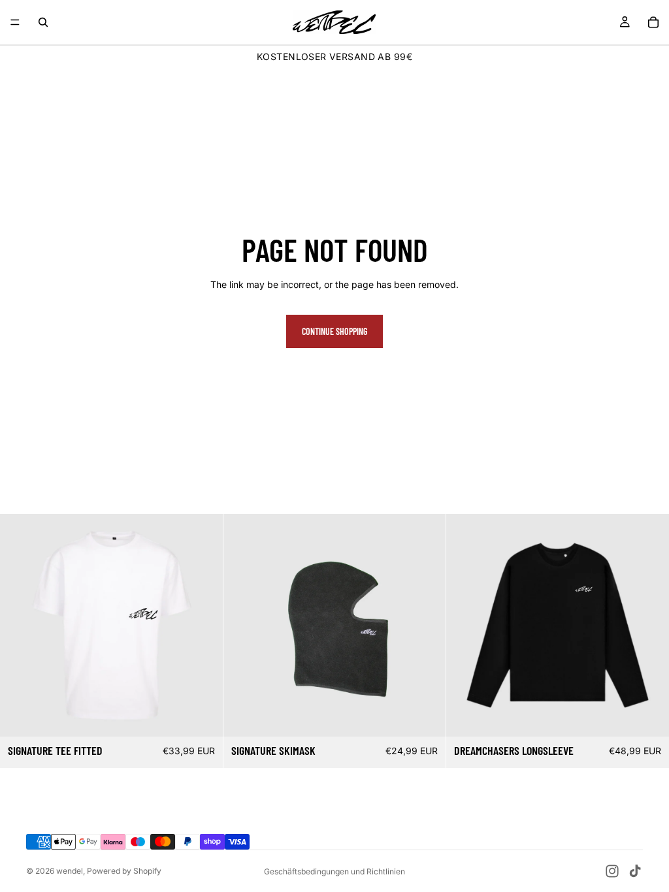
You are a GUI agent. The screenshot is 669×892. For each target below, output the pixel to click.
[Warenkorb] (653, 22)
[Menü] (15, 22)
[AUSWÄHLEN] (202, 716)
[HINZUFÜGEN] (426, 716)
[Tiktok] (635, 871)
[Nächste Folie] (203, 625)
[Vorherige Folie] (19, 625)
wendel (69, 871)
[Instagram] (612, 871)
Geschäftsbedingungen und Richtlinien (334, 871)
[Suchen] (43, 22)
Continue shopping (334, 331)
